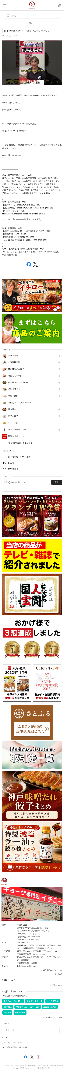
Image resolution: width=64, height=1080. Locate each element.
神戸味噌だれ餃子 (16, 369)
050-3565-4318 (33, 936)
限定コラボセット (16, 436)
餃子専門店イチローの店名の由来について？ (27, 30)
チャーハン (13, 423)
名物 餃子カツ (14, 389)
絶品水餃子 (13, 416)
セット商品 (13, 356)
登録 (56, 482)
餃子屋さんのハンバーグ (19, 382)
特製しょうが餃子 (16, 376)
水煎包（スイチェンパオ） (20, 403)
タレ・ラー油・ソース (18, 429)
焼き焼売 (12, 409)
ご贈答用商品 (14, 362)
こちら (34, 933)
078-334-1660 (33, 939)
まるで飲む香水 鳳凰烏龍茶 (20, 443)
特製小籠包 (13, 396)
